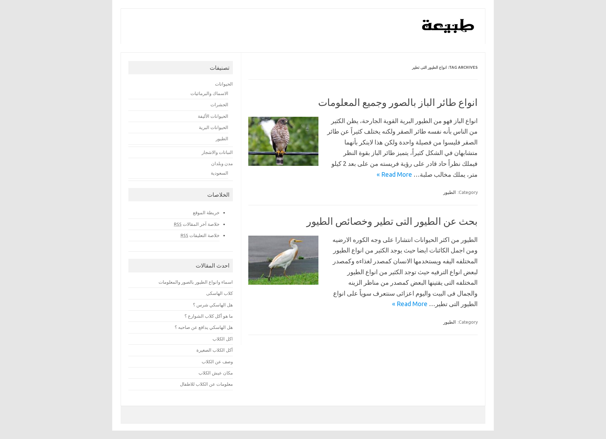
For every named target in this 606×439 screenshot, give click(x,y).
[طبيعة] (448, 31)
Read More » (394, 174)
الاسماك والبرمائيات (209, 93)
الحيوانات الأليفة (213, 116)
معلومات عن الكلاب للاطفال (206, 383)
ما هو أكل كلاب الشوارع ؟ (208, 315)
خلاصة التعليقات (200, 235)
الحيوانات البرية (213, 127)
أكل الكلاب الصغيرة (214, 349)
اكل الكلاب (223, 338)
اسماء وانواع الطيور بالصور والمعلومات (196, 281)
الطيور (449, 192)
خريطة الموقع (206, 212)
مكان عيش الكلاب (215, 372)
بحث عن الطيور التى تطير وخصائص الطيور (392, 221)
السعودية (219, 172)
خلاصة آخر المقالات (197, 224)
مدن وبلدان (222, 163)
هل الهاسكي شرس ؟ (213, 304)
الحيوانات (224, 83)
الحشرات (219, 104)
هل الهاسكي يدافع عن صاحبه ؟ (204, 327)
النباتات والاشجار (217, 152)
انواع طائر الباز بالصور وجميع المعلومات (398, 102)
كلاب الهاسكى (219, 293)
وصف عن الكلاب (217, 361)
